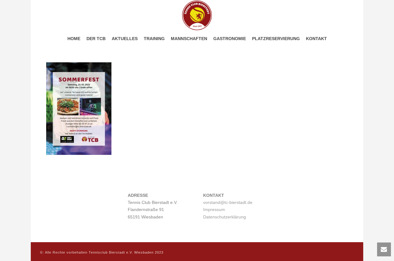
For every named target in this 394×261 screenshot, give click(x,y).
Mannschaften (189, 38)
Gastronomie (229, 38)
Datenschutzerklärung (224, 216)
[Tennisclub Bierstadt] (197, 15)
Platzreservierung (276, 38)
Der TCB (96, 38)
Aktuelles (125, 38)
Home (73, 38)
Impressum (214, 209)
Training (154, 38)
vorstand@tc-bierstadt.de (227, 202)
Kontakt (316, 38)
